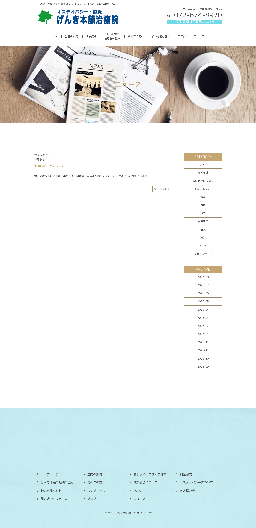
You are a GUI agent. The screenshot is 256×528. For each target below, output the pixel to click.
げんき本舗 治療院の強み (112, 36)
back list (166, 189)
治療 (203, 205)
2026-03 (203, 318)
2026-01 (203, 334)
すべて (203, 164)
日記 (203, 229)
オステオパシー (203, 189)
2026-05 (203, 301)
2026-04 (203, 309)
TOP (54, 36)
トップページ (50, 474)
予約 (203, 213)
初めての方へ (136, 36)
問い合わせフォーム (54, 499)
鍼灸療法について (146, 482)
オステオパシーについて (196, 482)
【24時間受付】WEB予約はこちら (194, 21)
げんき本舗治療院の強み (57, 482)
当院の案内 (71, 36)
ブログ (182, 36)
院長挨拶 (91, 36)
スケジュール (96, 491)
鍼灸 (203, 197)
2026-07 (203, 285)
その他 (203, 246)
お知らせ (203, 172)
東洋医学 (203, 221)
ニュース (199, 36)
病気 (203, 237)
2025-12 (203, 342)
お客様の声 (187, 491)
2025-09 (203, 366)
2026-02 (203, 326)
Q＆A (137, 491)
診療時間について (202, 181)
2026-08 (203, 277)
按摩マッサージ (203, 254)
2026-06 (203, 293)
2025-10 (203, 358)
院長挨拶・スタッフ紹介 (150, 474)
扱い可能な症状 (161, 36)
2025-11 (203, 350)
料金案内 (186, 474)
